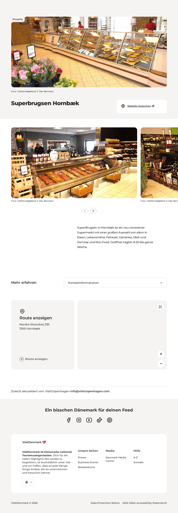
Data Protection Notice (105, 502)
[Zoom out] (161, 364)
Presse (82, 457)
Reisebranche (86, 467)
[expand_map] (160, 307)
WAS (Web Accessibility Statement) (144, 502)
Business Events (88, 462)
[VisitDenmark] (34, 442)
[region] (122, 335)
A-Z (136, 457)
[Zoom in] (161, 354)
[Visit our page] (79, 420)
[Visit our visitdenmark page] (89, 420)
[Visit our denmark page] (69, 420)
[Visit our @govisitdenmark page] (99, 420)
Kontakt (139, 462)
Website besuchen (139, 106)
